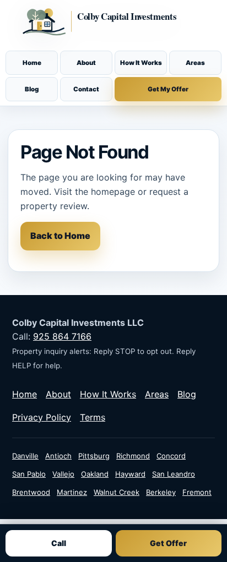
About (86, 63)
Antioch (58, 455)
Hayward (130, 474)
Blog (32, 89)
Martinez (72, 492)
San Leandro (173, 474)
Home (32, 63)
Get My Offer (168, 89)
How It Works (141, 63)
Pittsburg (94, 455)
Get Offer (168, 543)
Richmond (133, 455)
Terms (92, 417)
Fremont (197, 492)
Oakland (95, 474)
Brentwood (31, 492)
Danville (25, 455)
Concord (171, 455)
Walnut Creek (116, 492)
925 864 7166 (62, 336)
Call (58, 543)
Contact (86, 89)
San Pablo (29, 474)
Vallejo (63, 474)
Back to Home (60, 235)
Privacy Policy (41, 417)
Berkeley (161, 492)
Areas (195, 63)
